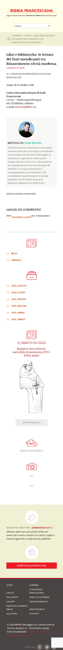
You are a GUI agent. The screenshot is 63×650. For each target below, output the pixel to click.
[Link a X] (47, 647)
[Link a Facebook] (40, 647)
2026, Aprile (18, 312)
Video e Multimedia (39, 597)
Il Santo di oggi (31, 343)
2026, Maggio (19, 306)
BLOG (14, 253)
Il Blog (10, 592)
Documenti (12, 597)
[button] (31, 476)
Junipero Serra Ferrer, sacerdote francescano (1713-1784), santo (32, 352)
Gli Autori (11, 613)
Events (28, 35)
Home (9, 585)
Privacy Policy (13, 635)
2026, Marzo (18, 319)
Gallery (10, 601)
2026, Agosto (19, 285)
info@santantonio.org (38, 631)
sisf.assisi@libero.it (25, 107)
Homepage (17, 35)
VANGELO (16, 260)
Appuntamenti (37, 609)
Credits (25, 635)
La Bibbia (33, 585)
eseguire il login (21, 217)
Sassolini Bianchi (38, 601)
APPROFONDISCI (31, 422)
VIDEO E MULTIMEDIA (31, 450)
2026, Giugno (18, 299)
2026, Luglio (18, 292)
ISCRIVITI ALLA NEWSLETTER (31, 565)
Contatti (34, 613)
